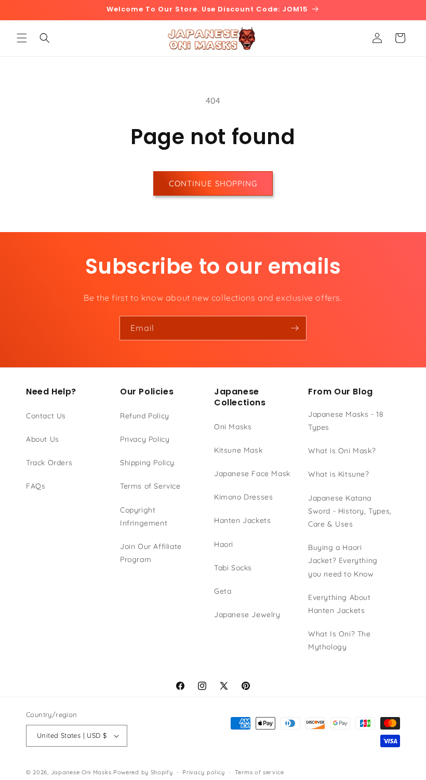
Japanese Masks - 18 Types (345, 421)
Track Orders (49, 462)
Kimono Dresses (243, 497)
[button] (21, 38)
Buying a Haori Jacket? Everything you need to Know (343, 560)
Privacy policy (203, 772)
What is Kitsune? (338, 474)
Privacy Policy (144, 439)
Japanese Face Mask (252, 473)
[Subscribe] (294, 328)
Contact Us (46, 415)
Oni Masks (232, 426)
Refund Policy (144, 415)
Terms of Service (150, 486)
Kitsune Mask (238, 450)
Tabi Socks (233, 567)
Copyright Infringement (143, 516)
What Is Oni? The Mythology (339, 640)
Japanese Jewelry (247, 614)
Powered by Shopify (143, 772)
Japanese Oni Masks (81, 772)
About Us (42, 439)
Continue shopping (213, 183)
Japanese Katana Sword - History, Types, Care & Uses (350, 511)
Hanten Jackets (242, 520)
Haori (223, 544)
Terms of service (259, 772)
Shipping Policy (147, 462)
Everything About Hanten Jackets (339, 604)
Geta (222, 591)
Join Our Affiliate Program (151, 553)
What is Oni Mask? (342, 450)
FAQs (35, 486)
